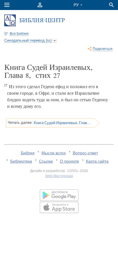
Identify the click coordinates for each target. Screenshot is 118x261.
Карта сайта (97, 161)
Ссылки (46, 161)
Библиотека (21, 161)
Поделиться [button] (103, 49)
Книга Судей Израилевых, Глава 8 (62, 122)
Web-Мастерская (59, 176)
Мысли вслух (54, 153)
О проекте (69, 161)
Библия (28, 153)
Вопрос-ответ (85, 153)
